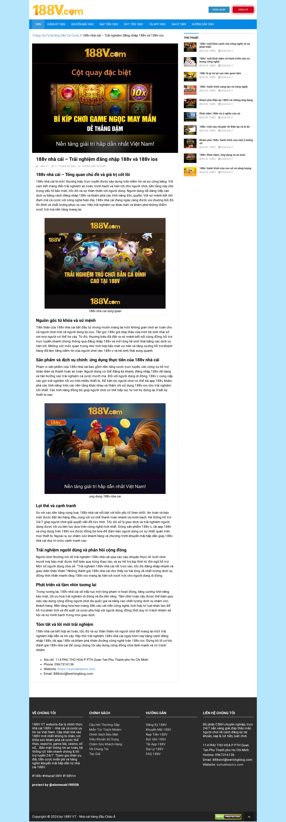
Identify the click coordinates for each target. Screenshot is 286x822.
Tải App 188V (157, 24)
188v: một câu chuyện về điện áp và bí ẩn (224, 126)
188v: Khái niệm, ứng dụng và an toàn (222, 155)
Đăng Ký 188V (56, 24)
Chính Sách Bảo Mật (103, 734)
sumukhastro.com (230, 764)
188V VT (69, 817)
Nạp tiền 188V (109, 24)
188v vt (44, 166)
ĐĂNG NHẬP (219, 9)
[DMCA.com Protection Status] (228, 817)
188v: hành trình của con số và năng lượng (225, 168)
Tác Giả (94, 754)
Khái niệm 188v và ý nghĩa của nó (219, 113)
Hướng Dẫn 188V (203, 24)
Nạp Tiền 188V (157, 734)
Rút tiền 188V (133, 24)
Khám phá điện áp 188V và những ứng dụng (226, 100)
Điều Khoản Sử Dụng (104, 739)
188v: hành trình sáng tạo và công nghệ (223, 86)
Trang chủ (39, 35)
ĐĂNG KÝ (243, 9)
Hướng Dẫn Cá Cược (64, 35)
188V (38, 24)
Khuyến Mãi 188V (82, 24)
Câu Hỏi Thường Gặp (104, 725)
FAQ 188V (153, 754)
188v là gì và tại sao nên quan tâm (220, 73)
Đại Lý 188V (179, 24)
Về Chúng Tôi (99, 749)
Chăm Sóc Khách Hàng (105, 744)
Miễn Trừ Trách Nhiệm (105, 729)
